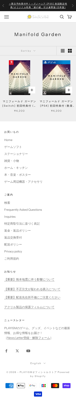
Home (8, 140)
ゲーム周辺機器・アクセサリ (23, 182)
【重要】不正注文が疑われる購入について (32, 289)
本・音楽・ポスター (17, 175)
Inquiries (10, 217)
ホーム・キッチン (16, 168)
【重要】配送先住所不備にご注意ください (32, 297)
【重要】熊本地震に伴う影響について (29, 279)
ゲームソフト (13, 147)
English (35, 363)
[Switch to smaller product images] (70, 50)
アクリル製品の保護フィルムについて (29, 307)
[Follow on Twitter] (17, 351)
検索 (7, 203)
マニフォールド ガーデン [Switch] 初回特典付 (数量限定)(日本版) (19, 104)
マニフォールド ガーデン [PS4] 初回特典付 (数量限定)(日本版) (56, 104)
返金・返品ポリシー (17, 230)
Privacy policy (13, 251)
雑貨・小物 (11, 161)
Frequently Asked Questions (23, 210)
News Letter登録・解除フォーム (28, 338)
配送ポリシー (13, 244)
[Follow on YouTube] (28, 351)
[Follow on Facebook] (6, 351)
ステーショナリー (16, 154)
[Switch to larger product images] (63, 50)
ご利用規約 (11, 258)
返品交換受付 (13, 237)
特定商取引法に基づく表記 (22, 223)
